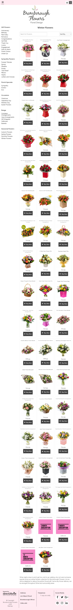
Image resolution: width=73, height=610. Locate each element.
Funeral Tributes (6, 62)
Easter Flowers (6, 105)
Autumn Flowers (6, 132)
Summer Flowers (7, 136)
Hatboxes (4, 121)
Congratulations (6, 39)
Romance (4, 37)
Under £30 (4, 53)
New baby (4, 35)
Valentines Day (6, 100)
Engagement (5, 47)
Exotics (3, 88)
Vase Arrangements (7, 117)
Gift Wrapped (5, 119)
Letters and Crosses (8, 77)
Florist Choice (5, 51)
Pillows (3, 73)
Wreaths (4, 66)
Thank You (4, 43)
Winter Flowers (6, 138)
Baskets (4, 123)
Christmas (4, 98)
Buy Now (29, 63)
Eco (2, 90)
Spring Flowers (6, 134)
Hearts (3, 75)
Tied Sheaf (4, 70)
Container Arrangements (6, 114)
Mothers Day (5, 103)
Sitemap (10, 606)
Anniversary (5, 30)
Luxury (3, 45)
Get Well (4, 41)
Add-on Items (6, 49)
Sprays (3, 64)
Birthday (4, 33)
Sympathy (4, 85)
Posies (3, 68)
